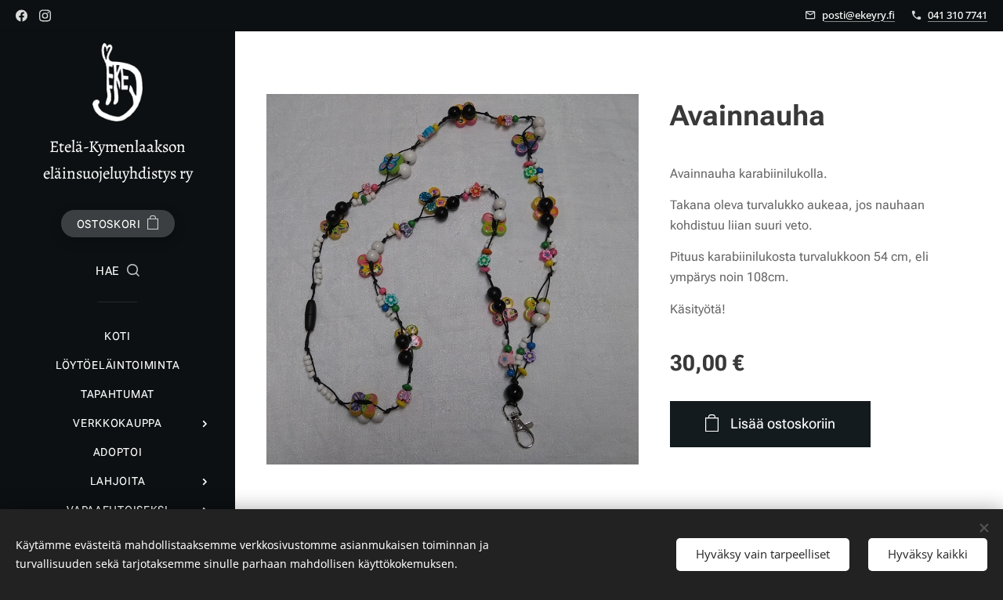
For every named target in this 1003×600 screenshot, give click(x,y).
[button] (117, 272)
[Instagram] (45, 15)
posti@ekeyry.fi (858, 15)
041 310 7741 (957, 15)
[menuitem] (117, 336)
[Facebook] (21, 15)
